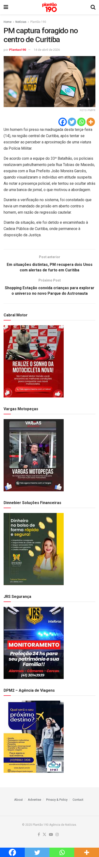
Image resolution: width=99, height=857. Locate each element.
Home (8, 22)
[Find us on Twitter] (44, 835)
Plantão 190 (38, 22)
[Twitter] (72, 122)
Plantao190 (17, 49)
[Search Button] (93, 7)
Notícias (20, 22)
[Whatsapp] (81, 122)
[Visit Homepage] (49, 7)
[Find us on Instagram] (57, 835)
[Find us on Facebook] (39, 835)
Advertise (34, 799)
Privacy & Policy (57, 799)
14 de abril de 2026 (47, 49)
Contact (78, 799)
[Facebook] (62, 122)
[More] (91, 122)
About (18, 799)
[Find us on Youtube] (51, 835)
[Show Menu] (6, 7)
